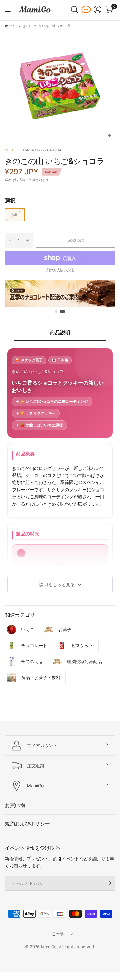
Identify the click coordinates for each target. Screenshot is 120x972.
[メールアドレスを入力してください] (108, 883)
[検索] (74, 9)
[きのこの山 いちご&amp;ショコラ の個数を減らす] (10, 240)
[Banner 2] (62, 311)
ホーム (10, 26)
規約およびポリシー (27, 823)
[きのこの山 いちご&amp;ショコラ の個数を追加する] (27, 240)
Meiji (9, 150)
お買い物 (15, 805)
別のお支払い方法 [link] (60, 270)
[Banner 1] (56, 311)
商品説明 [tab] (60, 332)
